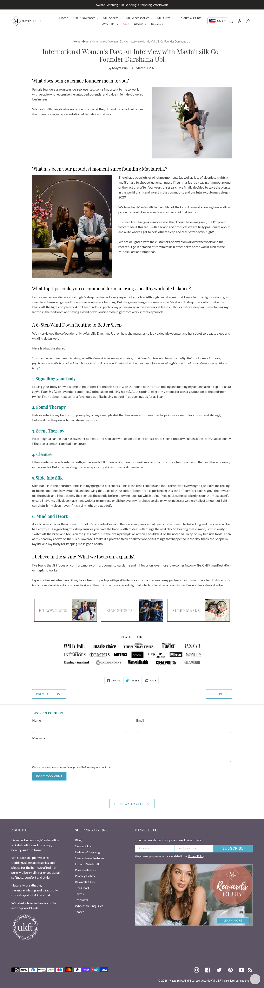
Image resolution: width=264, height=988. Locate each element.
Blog (78, 840)
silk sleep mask (66, 500)
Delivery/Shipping (87, 852)
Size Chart (82, 888)
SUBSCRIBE (233, 848)
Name (36, 720)
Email (140, 720)
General (87, 41)
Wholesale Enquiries (89, 906)
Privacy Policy (85, 876)
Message (38, 738)
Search (79, 912)
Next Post (219, 694)
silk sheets (112, 486)
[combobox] (217, 21)
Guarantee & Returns (89, 858)
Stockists (81, 900)
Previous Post (49, 694)
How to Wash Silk (87, 864)
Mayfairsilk (175, 980)
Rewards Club (85, 882)
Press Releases (85, 870)
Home (76, 41)
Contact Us (83, 846)
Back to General (135, 803)
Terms (79, 894)
